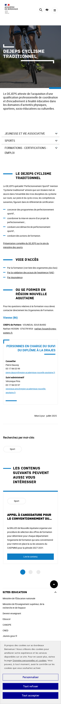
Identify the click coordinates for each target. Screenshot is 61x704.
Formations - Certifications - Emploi (26, 150)
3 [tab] (38, 572)
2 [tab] (31, 572)
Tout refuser (30, 686)
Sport (12, 449)
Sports (10, 140)
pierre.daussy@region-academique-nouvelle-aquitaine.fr (30, 372)
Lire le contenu (30, 556)
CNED (5, 630)
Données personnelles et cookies (29, 660)
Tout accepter (30, 695)
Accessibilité (47, 10)
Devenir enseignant (12, 613)
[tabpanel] (30, 527)
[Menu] (54, 10)
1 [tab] (22, 572)
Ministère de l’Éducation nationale (19, 598)
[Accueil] (11, 9)
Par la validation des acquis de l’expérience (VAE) (30, 272)
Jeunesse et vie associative (25, 133)
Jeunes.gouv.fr (10, 635)
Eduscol (6, 619)
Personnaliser (31, 677)
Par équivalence (15, 277)
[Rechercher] (40, 10)
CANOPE (7, 624)
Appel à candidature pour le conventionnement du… (29, 517)
